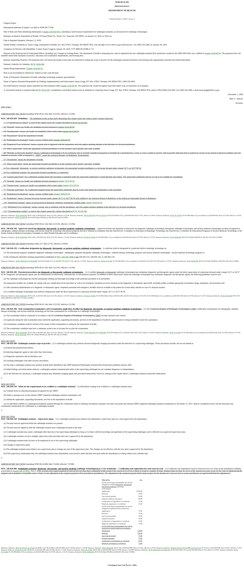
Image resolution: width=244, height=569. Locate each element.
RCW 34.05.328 (42, 90)
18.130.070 (103, 215)
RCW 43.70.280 (86, 550)
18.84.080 (33, 261)
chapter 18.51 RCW (71, 131)
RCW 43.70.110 (21, 548)
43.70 (185, 548)
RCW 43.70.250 (176, 548)
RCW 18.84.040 (37, 64)
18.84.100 (166, 550)
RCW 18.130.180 (80, 123)
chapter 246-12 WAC (21, 471)
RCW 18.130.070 (21, 217)
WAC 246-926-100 (64, 257)
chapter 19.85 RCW (69, 86)
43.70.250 (31, 548)
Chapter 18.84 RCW (34, 68)
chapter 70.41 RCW (66, 127)
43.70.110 (197, 548)
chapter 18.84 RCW (213, 53)
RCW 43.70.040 (176, 215)
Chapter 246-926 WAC (51, 32)
